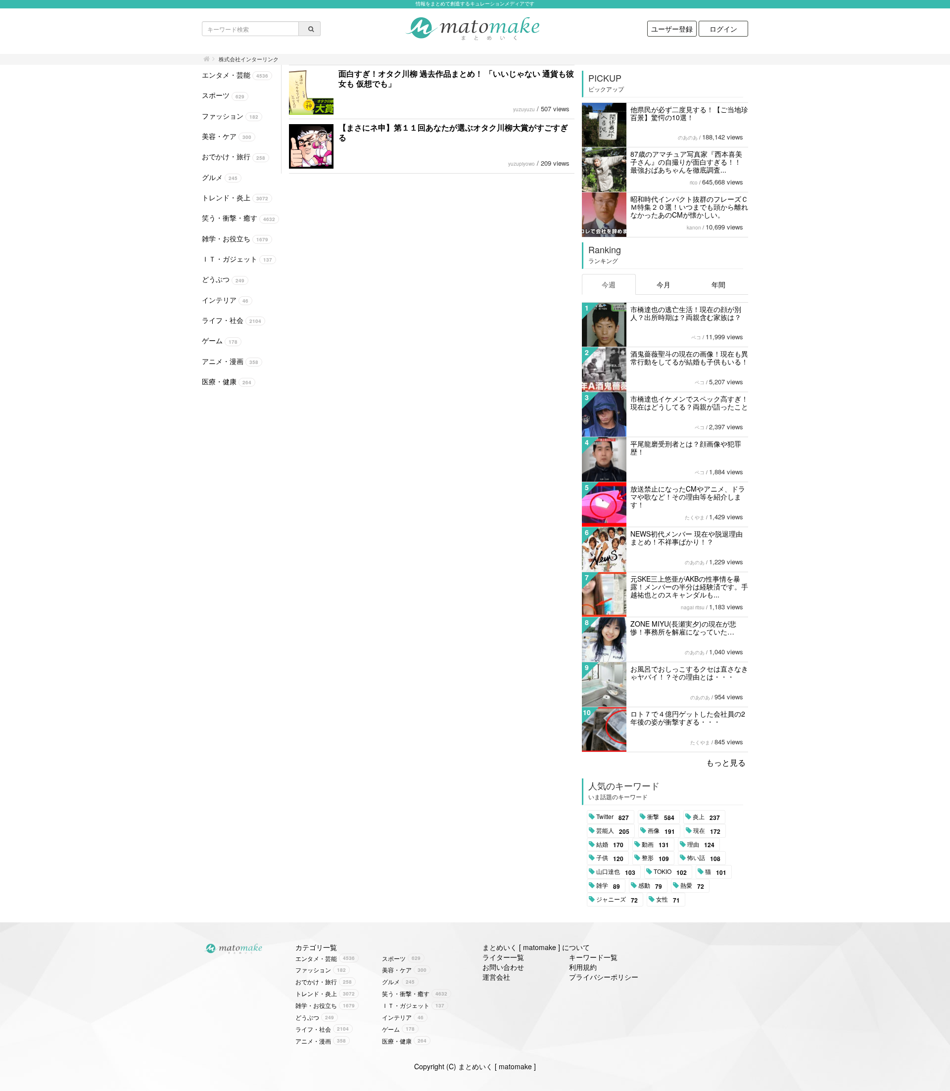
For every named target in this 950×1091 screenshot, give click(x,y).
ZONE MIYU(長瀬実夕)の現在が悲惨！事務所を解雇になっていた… (683, 627)
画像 (661, 831)
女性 (668, 900)
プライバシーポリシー (603, 977)
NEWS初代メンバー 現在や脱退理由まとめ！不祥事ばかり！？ (686, 537)
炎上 (706, 817)
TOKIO (670, 872)
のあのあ (688, 137)
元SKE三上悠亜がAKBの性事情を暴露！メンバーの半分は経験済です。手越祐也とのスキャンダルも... (689, 586)
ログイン (723, 29)
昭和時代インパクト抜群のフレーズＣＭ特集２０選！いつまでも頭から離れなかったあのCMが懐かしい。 (689, 207)
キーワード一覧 (593, 957)
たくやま (695, 517)
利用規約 (583, 967)
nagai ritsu (693, 607)
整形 (655, 858)
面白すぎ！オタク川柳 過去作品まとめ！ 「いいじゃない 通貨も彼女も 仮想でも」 (456, 78)
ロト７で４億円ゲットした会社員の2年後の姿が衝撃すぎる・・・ (687, 718)
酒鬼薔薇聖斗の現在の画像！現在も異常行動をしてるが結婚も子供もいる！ (689, 357)
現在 (706, 831)
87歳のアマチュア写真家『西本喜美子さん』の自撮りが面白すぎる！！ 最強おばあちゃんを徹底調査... (686, 162)
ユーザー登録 (672, 29)
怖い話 (703, 858)
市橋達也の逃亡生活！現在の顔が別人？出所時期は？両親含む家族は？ (685, 313)
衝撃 (660, 817)
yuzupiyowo (521, 163)
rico (694, 182)
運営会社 (496, 977)
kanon (694, 227)
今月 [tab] (663, 284)
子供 (609, 858)
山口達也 (615, 872)
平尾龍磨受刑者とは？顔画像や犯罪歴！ (685, 447)
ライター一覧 (503, 957)
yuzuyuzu (524, 109)
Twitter (612, 817)
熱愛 (692, 886)
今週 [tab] (609, 284)
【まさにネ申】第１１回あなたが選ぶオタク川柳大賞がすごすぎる (453, 132)
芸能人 (612, 831)
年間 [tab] (718, 284)
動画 (655, 845)
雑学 (608, 886)
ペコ (696, 337)
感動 (650, 886)
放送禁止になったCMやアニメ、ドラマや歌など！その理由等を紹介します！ (687, 496)
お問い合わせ (503, 967)
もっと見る (726, 762)
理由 (700, 845)
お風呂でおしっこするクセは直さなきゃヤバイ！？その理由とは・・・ (689, 673)
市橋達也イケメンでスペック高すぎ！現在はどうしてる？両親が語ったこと (689, 402)
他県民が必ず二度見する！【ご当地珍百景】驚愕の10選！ (689, 113)
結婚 (609, 845)
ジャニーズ (617, 900)
